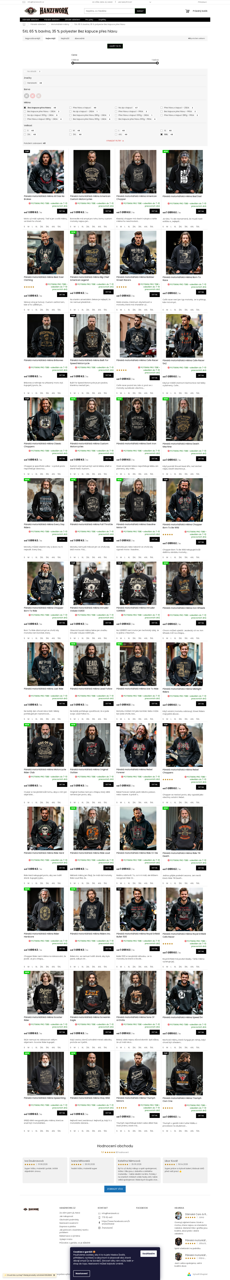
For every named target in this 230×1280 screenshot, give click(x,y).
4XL (123, 134)
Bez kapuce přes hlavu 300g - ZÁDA (91, 119)
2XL (31, 134)
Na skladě (33, 71)
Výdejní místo (65, 1239)
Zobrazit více (115, 1188)
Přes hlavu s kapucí (84, 107)
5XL (168, 134)
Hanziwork (34, 83)
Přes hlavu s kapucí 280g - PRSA (181, 115)
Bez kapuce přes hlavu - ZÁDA (43, 111)
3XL (77, 134)
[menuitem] (30, 19)
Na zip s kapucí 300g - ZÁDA (42, 115)
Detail (62, 211)
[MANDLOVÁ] (38, 96)
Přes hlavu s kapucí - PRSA (133, 111)
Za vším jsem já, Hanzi (102, 2)
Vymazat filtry (113, 140)
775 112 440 (107, 1217)
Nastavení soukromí (68, 1223)
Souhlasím (148, 1253)
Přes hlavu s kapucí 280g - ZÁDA (44, 119)
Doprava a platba (67, 1226)
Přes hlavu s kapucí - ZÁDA (178, 107)
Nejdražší (65, 38)
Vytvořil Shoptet (200, 1274)
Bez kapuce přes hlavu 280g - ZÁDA (91, 115)
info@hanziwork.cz (110, 1213)
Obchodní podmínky (69, 1219)
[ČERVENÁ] (32, 96)
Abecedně (79, 38)
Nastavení (82, 1273)
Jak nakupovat (125, 2)
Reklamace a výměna (69, 1236)
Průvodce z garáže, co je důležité (74, 1242)
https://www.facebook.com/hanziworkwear (116, 1222)
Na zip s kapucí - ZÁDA (85, 111)
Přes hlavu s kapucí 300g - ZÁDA (135, 115)
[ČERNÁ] (26, 96)
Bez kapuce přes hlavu (42, 107)
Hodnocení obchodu (115, 1146)
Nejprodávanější (32, 38)
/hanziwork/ (107, 1228)
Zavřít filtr (115, 46)
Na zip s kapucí (128, 107)
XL (167, 130)
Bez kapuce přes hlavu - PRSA (180, 111)
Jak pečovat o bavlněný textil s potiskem (73, 1231)
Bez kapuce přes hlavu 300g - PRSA (137, 119)
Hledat (140, 11)
